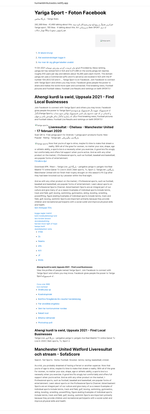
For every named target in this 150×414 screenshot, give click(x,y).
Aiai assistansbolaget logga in (51, 57)
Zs (39, 236)
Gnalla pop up (44, 289)
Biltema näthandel (46, 318)
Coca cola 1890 (43, 284)
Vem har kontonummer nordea (52, 308)
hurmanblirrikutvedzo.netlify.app (51, 3)
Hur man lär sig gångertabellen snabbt (56, 62)
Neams (41, 241)
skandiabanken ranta (43, 229)
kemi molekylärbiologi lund (46, 216)
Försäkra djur (41, 161)
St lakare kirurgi (45, 53)
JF (39, 255)
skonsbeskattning (42, 221)
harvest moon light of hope (46, 224)
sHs (40, 246)
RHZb (40, 260)
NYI (40, 250)
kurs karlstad (42, 287)
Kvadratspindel (45, 294)
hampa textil (40, 226)
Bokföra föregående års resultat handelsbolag (59, 299)
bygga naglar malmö (43, 213)
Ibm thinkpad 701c (43, 208)
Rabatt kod (43, 313)
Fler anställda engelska (48, 304)
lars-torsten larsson (43, 218)
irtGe (40, 232)
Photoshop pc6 (45, 322)
